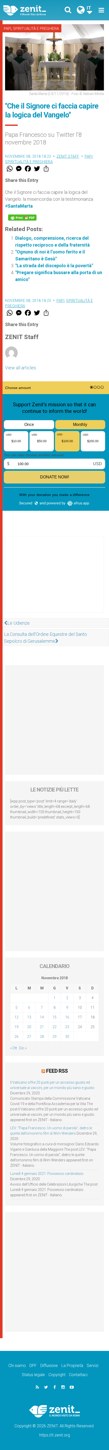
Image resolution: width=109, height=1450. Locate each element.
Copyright (56, 1374)
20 (29, 1027)
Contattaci (78, 1374)
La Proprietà (72, 1365)
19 (16, 1027)
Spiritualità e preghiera (36, 28)
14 (42, 1017)
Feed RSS (57, 1071)
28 (42, 1037)
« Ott (13, 1048)
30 (67, 1037)
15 (54, 1017)
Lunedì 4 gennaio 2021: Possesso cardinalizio (46, 1174)
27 (29, 1037)
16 (67, 1017)
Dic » (23, 1048)
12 (16, 1017)
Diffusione (49, 1365)
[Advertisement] (54, 579)
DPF (33, 1365)
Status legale (33, 1374)
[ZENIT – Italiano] (30, 10)
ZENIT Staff (68, 156)
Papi (7, 28)
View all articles (20, 367)
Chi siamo (17, 1365)
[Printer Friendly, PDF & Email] (22, 217)
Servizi (92, 1365)
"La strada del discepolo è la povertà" (54, 265)
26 (16, 1037)
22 (54, 1027)
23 (67, 1027)
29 (54, 1037)
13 (29, 1017)
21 (42, 1027)
